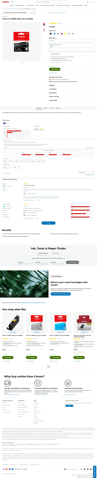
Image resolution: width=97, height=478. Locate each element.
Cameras (35, 407)
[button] (65, 12)
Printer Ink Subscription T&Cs (24, 411)
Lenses (35, 409)
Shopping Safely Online (22, 407)
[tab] (39, 108)
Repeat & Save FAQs (6, 411)
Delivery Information (6, 405)
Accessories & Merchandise (39, 420)
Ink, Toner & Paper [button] (19, 5)
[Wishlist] (90, 2)
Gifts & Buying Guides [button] (77, 5)
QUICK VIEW (13, 332)
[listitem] (44, 24)
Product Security (21, 414)
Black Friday (36, 402)
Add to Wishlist (54, 72)
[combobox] (51, 1)
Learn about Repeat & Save (55, 62)
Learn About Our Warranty (40, 394)
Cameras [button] (12, 5)
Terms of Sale (5, 464)
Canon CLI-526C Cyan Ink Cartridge (59, 335)
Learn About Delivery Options (11, 394)
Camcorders (36, 418)
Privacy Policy (14, 464)
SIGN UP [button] (69, 405)
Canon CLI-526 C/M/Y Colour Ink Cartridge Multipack (82, 336)
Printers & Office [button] (30, 5)
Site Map (19, 416)
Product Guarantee (22, 405)
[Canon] (5, 1)
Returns (3, 407)
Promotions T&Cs (21, 409)
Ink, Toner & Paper (9, 8)
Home (3, 8)
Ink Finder (36, 414)
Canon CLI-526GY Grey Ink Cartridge (36, 335)
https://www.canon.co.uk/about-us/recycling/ (33, 302)
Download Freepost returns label (60, 293)
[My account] (87, 2)
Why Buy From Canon (70, 394)
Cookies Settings (35, 464)
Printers (35, 416)
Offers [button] (86, 5)
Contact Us (4, 402)
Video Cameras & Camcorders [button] (48, 5)
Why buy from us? (21, 402)
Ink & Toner (17, 8)
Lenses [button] (37, 5)
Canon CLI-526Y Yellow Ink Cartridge (12, 335)
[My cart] (94, 2)
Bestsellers (36, 423)
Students (35, 405)
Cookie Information (23, 464)
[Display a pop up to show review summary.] (13, 339)
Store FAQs (4, 409)
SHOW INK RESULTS (73, 262)
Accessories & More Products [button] (64, 5)
